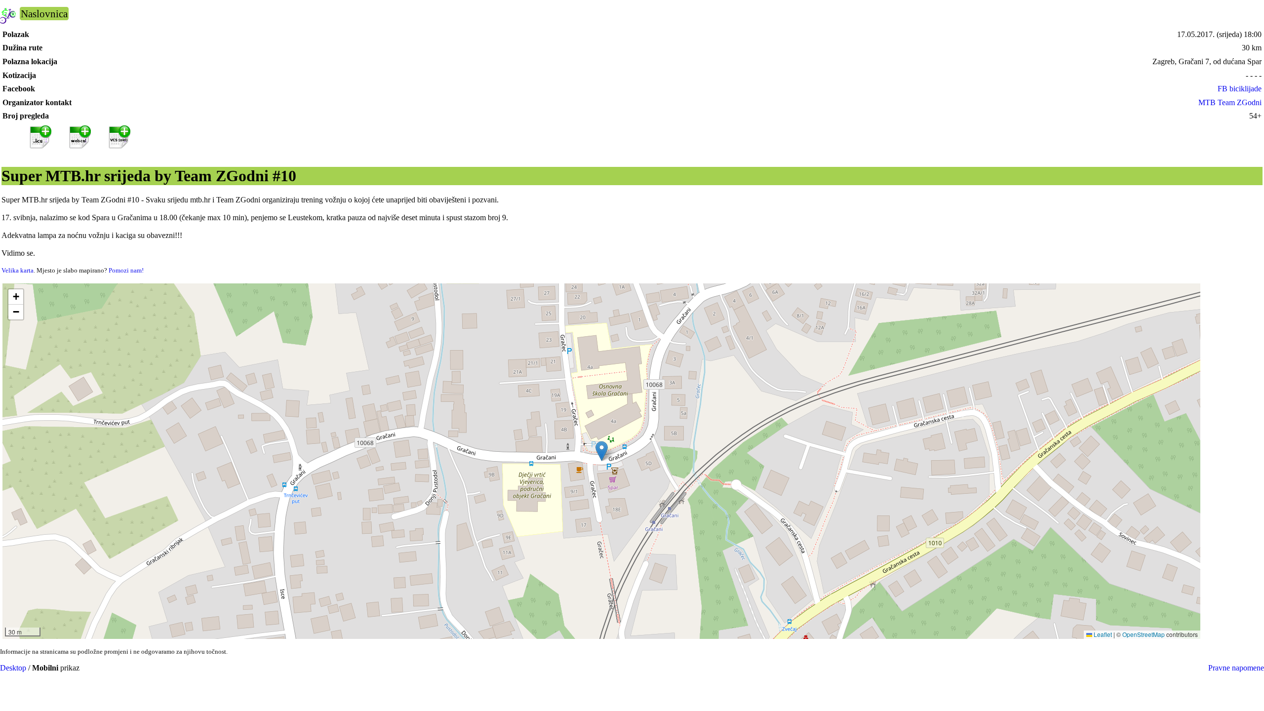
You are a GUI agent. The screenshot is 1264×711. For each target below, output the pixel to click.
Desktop (13, 668)
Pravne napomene (1236, 668)
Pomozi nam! (126, 270)
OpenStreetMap (1143, 634)
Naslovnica (44, 13)
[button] (601, 451)
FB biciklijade (1240, 88)
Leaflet (1102, 634)
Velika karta (17, 270)
